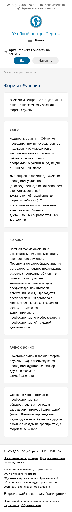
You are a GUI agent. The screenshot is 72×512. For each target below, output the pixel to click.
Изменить (45, 60)
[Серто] (36, 21)
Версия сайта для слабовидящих (35, 493)
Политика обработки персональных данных (31, 500)
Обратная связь (31, 505)
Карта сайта (11, 505)
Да (22, 60)
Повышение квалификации (21, 458)
